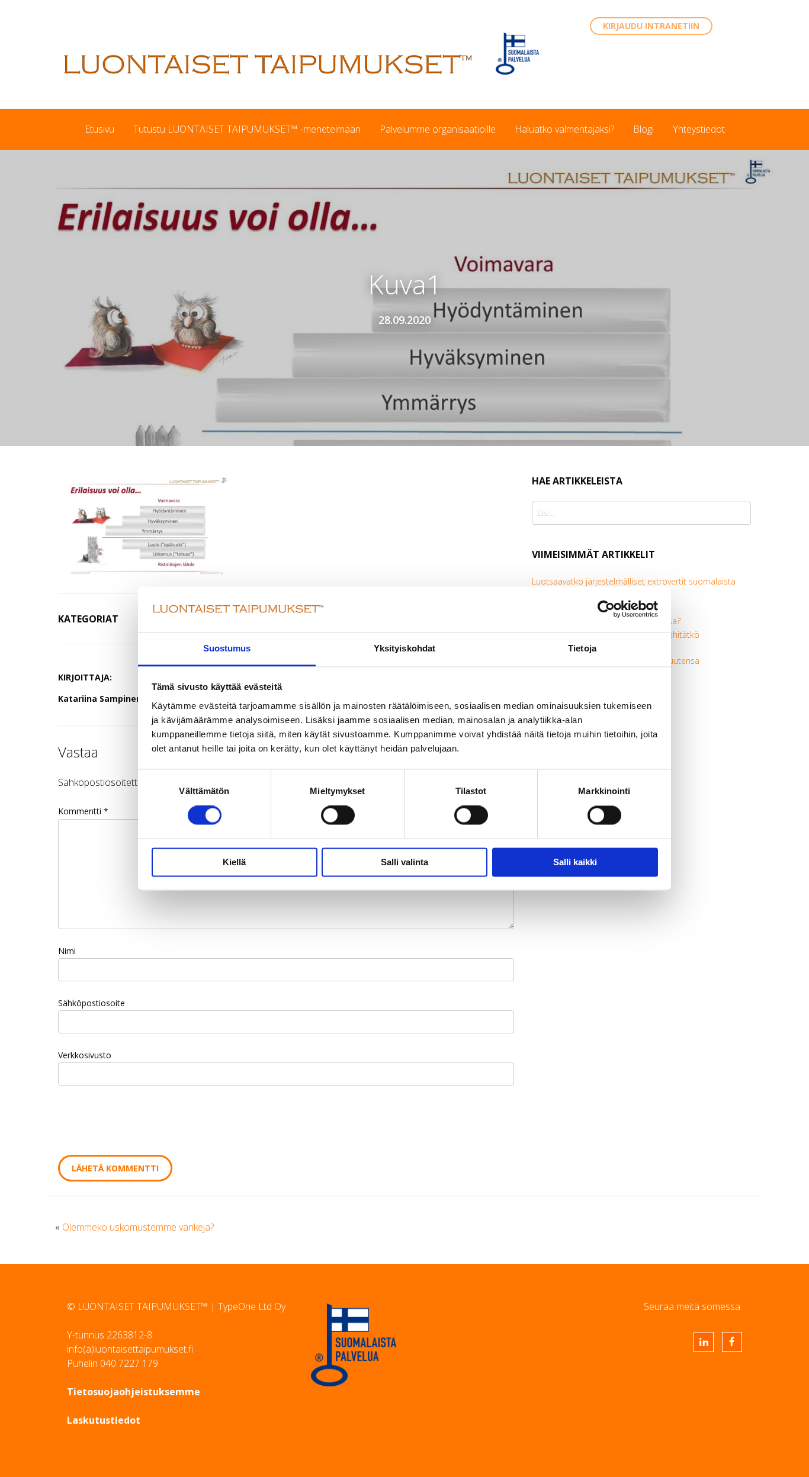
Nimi (67, 950)
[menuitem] (99, 129)
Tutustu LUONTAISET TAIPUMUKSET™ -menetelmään (247, 129)
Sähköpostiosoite (91, 1003)
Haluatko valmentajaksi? (564, 129)
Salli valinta (404, 862)
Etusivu (99, 129)
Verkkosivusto (84, 1055)
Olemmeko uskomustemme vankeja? (138, 1227)
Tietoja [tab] (582, 648)
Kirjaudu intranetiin (651, 25)
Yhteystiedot (699, 129)
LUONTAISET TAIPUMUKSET (268, 63)
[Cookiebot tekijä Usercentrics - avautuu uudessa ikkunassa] (606, 609)
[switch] (338, 815)
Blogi (643, 129)
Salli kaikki (575, 862)
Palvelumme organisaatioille (438, 129)
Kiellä (234, 862)
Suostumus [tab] (227, 648)
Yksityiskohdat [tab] (404, 648)
